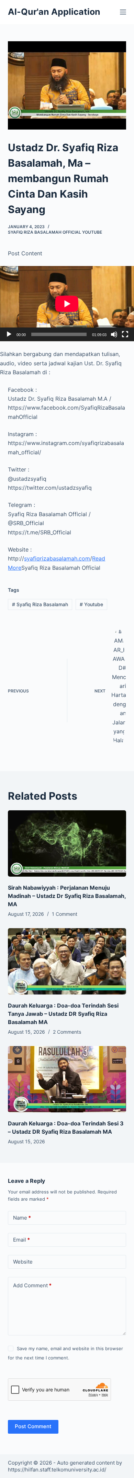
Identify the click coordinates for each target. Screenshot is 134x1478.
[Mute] (114, 334)
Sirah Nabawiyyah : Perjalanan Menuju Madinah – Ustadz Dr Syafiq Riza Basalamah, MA (67, 896)
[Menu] (123, 12)
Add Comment (32, 1285)
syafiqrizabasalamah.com (57, 558)
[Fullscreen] (125, 334)
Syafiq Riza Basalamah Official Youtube (55, 232)
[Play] (8, 334)
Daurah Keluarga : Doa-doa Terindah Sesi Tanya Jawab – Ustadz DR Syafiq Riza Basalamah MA (63, 1013)
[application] (67, 303)
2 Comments (67, 1032)
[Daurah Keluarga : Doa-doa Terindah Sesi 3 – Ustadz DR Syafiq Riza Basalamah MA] (67, 1079)
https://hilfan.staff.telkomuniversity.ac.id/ (57, 1469)
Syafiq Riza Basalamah (40, 604)
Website (23, 1261)
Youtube (91, 604)
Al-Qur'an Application (54, 12)
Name (22, 1217)
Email (21, 1239)
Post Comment (33, 1426)
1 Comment (64, 914)
